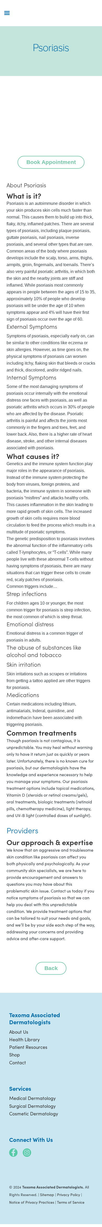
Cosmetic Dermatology (33, 1113)
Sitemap (47, 1194)
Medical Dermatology (32, 1098)
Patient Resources (28, 1047)
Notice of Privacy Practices (31, 1202)
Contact (17, 1062)
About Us (18, 1032)
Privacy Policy (68, 1194)
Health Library (24, 1039)
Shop (14, 1054)
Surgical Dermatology (32, 1106)
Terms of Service (70, 1202)
